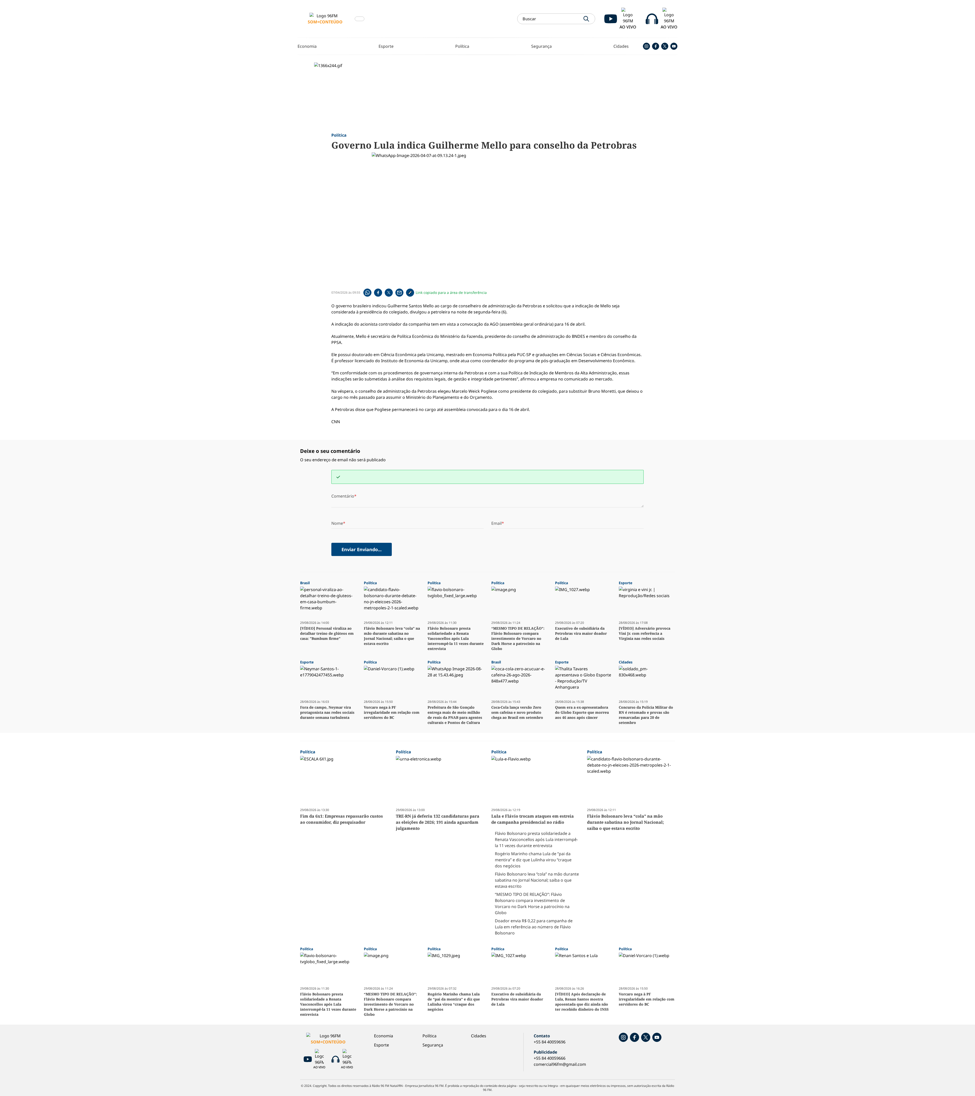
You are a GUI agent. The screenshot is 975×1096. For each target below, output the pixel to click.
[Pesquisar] (586, 19)
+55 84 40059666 (549, 1058)
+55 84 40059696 (549, 1042)
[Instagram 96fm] (646, 46)
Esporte (386, 46)
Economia (307, 46)
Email (496, 523)
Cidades (621, 46)
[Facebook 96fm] (655, 46)
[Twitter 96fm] (664, 46)
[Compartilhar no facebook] (378, 292)
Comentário (342, 496)
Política (462, 46)
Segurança (541, 46)
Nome (337, 523)
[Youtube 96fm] (673, 46)
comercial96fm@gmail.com (560, 1064)
